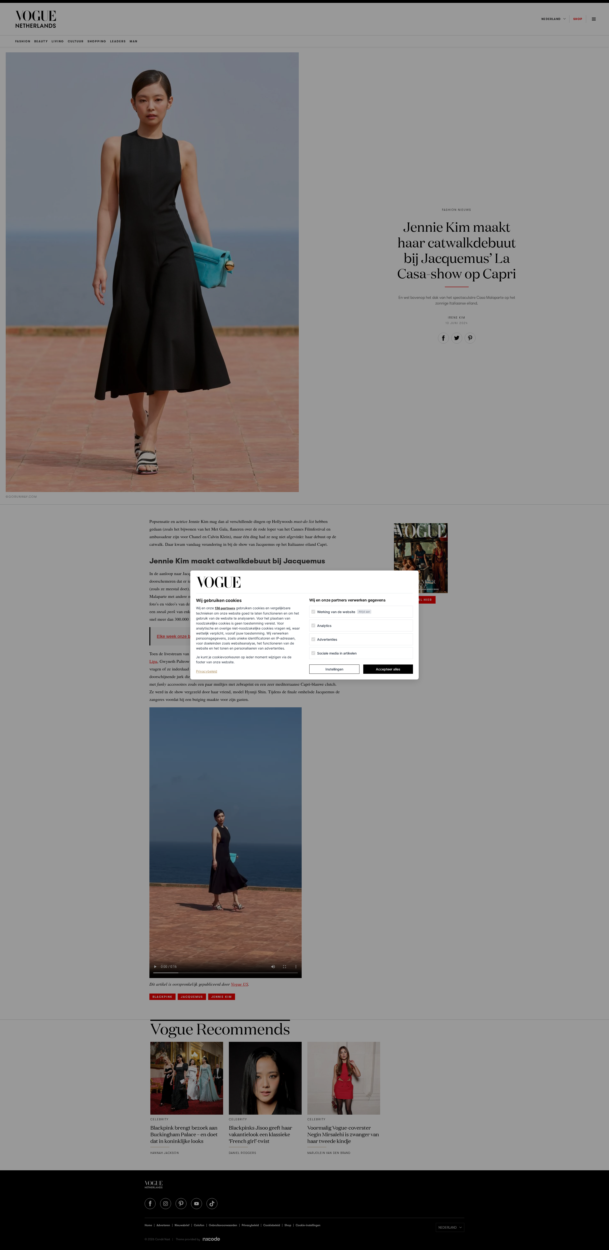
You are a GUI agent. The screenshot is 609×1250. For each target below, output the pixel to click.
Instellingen (334, 669)
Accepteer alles (388, 669)
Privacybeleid (206, 671)
